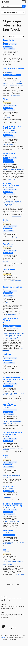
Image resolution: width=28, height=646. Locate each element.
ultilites (4, 564)
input (12, 83)
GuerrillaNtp (8, 40)
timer (5, 117)
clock (13, 56)
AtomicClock (8, 531)
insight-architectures (10, 130)
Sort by (5, 36)
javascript (20, 561)
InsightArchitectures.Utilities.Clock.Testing (12, 504)
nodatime (6, 421)
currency (16, 83)
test (21, 474)
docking (16, 337)
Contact (4, 597)
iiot (3, 394)
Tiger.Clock (8, 244)
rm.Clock (7, 354)
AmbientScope (17, 201)
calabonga (7, 551)
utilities (9, 144)
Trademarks (12, 639)
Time (14, 169)
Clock (5, 220)
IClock (5, 456)
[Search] (24, 6)
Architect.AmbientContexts (11, 184)
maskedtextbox (13, 85)
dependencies (6, 206)
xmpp (20, 393)
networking (7, 393)
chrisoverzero (8, 246)
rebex (6, 155)
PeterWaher (8, 381)
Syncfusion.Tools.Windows (11, 319)
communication (14, 393)
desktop (11, 337)
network (17, 56)
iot (23, 393)
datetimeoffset (19, 260)
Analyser (19, 280)
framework (5, 562)
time (11, 56)
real (22, 448)
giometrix (7, 289)
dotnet (13, 144)
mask (20, 83)
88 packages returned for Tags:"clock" (12, 25)
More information (15, 95)
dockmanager (6, 338)
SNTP (8, 56)
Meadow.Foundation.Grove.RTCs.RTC (12, 433)
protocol (7, 423)
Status (3, 604)
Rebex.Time (8, 153)
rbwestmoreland (9, 488)
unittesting (5, 475)
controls (16, 562)
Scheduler (5, 543)
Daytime (18, 169)
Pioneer (7, 532)
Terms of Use (21, 635)
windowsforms (7, 335)
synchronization (12, 394)
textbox (8, 83)
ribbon (20, 337)
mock (5, 303)
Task (23, 542)
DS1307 (10, 449)
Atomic (6, 542)
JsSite (5, 550)
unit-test (17, 521)
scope (13, 202)
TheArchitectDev (9, 187)
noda (10, 421)
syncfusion (7, 82)
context (9, 202)
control (4, 204)
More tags (20, 85)
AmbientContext (8, 201)
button (4, 83)
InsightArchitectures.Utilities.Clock (12, 127)
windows (13, 335)
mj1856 (7, 407)
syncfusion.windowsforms (17, 333)
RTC (20, 448)
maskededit (6, 85)
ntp (16, 421)
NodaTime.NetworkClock (9, 404)
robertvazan (8, 42)
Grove (17, 448)
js (17, 561)
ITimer (6, 99)
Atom (12, 542)
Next (18, 584)
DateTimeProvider (9, 238)
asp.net (14, 561)
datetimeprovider (7, 477)
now (8, 260)
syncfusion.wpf (14, 82)
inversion (19, 202)
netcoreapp (6, 337)
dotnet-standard (16, 475)
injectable (5, 261)
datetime (12, 260)
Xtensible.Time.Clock (12, 287)
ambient (5, 202)
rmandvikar (8, 356)
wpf (20, 82)
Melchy (6, 222)
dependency (10, 204)
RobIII (6, 101)
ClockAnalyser (9, 269)
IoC (16, 202)
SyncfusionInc (8, 72)
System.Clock (9, 486)
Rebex (5, 169)
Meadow (7, 436)
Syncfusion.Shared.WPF (13, 68)
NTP (5, 56)
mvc (11, 561)
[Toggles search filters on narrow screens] (24, 12)
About (14, 635)
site (10, 562)
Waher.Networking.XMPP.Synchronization (13, 378)
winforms (18, 335)
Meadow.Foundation (9, 448)
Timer (9, 543)
